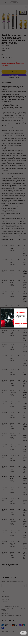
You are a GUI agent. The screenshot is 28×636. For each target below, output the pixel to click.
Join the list (21, 323)
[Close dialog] (26, 309)
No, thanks (20, 325)
